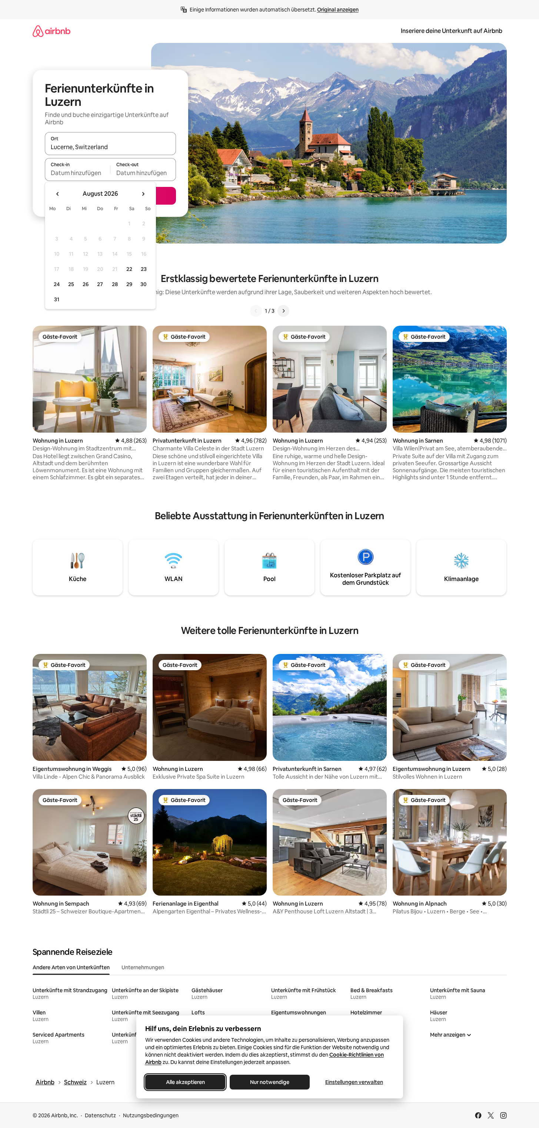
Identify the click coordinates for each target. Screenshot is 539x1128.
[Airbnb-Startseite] (51, 31)
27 (100, 284)
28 (115, 284)
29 (129, 284)
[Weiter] (283, 311)
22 (129, 269)
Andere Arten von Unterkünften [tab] (71, 967)
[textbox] (77, 172)
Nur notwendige (269, 1082)
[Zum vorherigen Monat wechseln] (58, 194)
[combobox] (110, 146)
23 (144, 269)
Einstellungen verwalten (354, 1082)
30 (143, 284)
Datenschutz (100, 1115)
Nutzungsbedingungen (151, 1115)
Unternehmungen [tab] (143, 967)
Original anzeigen (338, 9)
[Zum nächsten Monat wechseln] (143, 194)
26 (86, 284)
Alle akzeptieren (185, 1082)
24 (57, 284)
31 (56, 299)
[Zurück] (256, 311)
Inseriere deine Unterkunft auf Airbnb (451, 31)
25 (71, 284)
